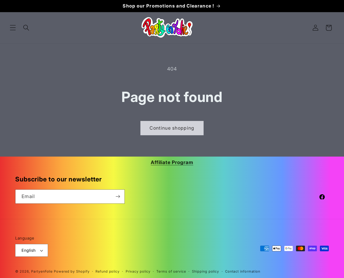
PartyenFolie (42, 271)
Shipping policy (205, 271)
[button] (12, 27)
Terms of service (171, 271)
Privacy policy (138, 271)
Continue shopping (172, 128)
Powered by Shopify (71, 271)
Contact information (242, 271)
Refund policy (107, 271)
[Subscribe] (117, 196)
